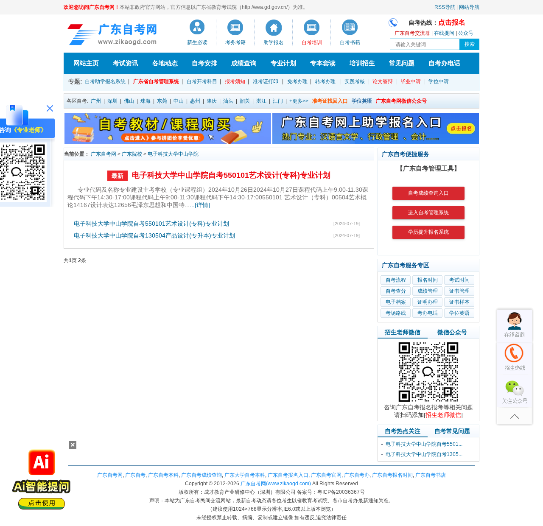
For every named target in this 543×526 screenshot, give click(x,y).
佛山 (129, 101)
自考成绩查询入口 (428, 193)
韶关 (245, 101)
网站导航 (469, 7)
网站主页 (86, 63)
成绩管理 (427, 291)
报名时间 (427, 280)
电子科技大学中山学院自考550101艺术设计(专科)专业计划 (231, 175)
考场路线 (396, 313)
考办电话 (427, 313)
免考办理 (297, 81)
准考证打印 (265, 81)
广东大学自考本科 (244, 475)
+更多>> (298, 101)
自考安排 (204, 63)
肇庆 (212, 101)
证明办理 (427, 302)
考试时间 (459, 280)
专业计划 (283, 63)
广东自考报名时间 (392, 475)
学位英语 (459, 313)
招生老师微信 (402, 332)
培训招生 (362, 63)
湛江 (261, 101)
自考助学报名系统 (105, 81)
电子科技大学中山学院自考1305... (424, 454)
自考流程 (396, 280)
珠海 (145, 101)
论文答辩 (382, 81)
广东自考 (135, 475)
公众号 (465, 33)
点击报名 (451, 22)
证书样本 (459, 302)
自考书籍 (350, 42)
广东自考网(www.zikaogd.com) (276, 484)
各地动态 (165, 63)
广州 (96, 101)
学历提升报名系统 (428, 232)
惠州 (195, 101)
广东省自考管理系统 (156, 81)
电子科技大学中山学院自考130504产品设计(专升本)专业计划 (154, 235)
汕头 (228, 101)
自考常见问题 (452, 431)
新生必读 (197, 42)
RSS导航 (444, 7)
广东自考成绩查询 (201, 475)
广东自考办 (356, 475)
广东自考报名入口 (288, 475)
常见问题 (401, 63)
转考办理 (325, 81)
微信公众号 (452, 332)
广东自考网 (103, 154)
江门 (278, 101)
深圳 (112, 101)
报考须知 (235, 81)
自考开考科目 (202, 81)
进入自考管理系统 (428, 212)
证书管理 (459, 291)
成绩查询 (244, 63)
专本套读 (323, 63)
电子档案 (396, 302)
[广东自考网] (110, 36)
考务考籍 (235, 42)
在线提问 (444, 33)
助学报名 (273, 42)
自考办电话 (444, 63)
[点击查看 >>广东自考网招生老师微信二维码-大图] (428, 401)
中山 (179, 101)
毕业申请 (410, 81)
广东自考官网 (326, 475)
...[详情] (200, 204)
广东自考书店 (430, 475)
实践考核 (354, 81)
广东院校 (132, 154)
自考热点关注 (402, 431)
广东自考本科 (163, 475)
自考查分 (396, 291)
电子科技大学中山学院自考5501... (424, 444)
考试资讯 (125, 63)
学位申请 (438, 81)
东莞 (162, 101)
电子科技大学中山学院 (173, 154)
